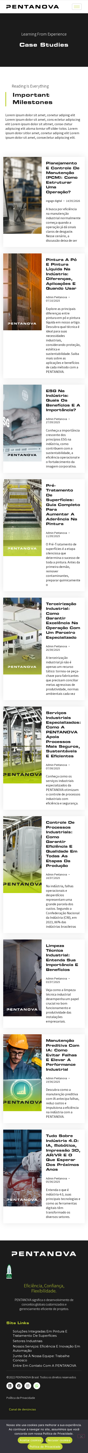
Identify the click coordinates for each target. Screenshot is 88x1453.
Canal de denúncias (22, 1409)
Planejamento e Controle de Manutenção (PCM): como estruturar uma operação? (62, 178)
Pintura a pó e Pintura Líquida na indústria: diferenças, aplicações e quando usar (61, 274)
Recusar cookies (59, 1440)
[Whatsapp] (36, 1385)
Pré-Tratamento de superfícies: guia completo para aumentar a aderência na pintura (63, 505)
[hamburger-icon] (77, 7)
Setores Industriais (27, 1341)
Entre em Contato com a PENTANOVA (44, 1366)
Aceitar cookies (30, 1440)
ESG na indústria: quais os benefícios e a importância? (63, 401)
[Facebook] (18, 1385)
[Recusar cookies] (81, 1436)
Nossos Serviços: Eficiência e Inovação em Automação (46, 1348)
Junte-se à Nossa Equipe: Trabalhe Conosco (41, 1358)
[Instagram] (27, 1385)
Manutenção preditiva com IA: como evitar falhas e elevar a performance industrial (62, 1055)
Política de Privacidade (20, 1398)
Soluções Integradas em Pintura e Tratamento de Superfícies (40, 1333)
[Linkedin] (9, 1385)
